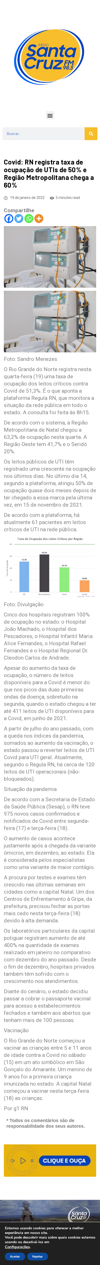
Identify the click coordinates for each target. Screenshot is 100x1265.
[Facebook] (8, 218)
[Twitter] (18, 218)
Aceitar (15, 1256)
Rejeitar (37, 1256)
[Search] (91, 133)
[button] (50, 115)
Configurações (17, 1246)
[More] (38, 218)
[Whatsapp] (28, 218)
